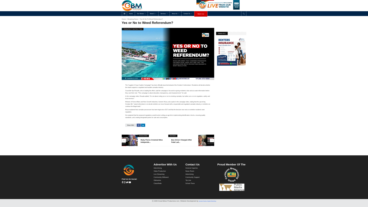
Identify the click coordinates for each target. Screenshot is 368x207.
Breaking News (133, 19)
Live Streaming (159, 174)
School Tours (190, 183)
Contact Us (192, 164)
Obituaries (157, 180)
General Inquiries (191, 168)
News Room (189, 171)
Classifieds (158, 183)
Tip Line (188, 180)
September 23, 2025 (132, 78)
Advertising (158, 168)
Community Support (192, 177)
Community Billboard (161, 177)
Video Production (160, 171)
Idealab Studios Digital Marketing (207, 201)
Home (124, 19)
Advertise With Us (165, 164)
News (141, 29)
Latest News (135, 29)
